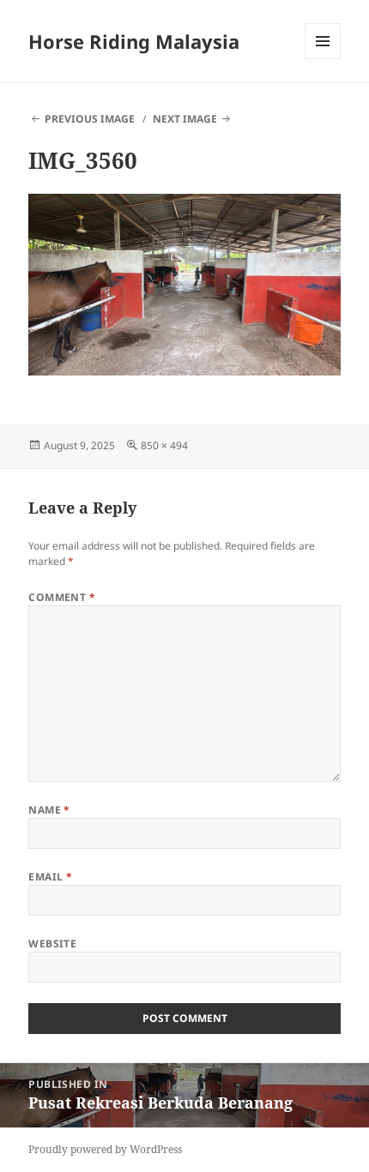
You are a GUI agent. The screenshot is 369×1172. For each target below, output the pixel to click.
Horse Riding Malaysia (133, 41)
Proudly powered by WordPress (105, 1149)
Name (49, 809)
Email (50, 876)
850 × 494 (164, 445)
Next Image (185, 118)
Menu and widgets (323, 58)
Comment (61, 597)
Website (52, 943)
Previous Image (90, 118)
